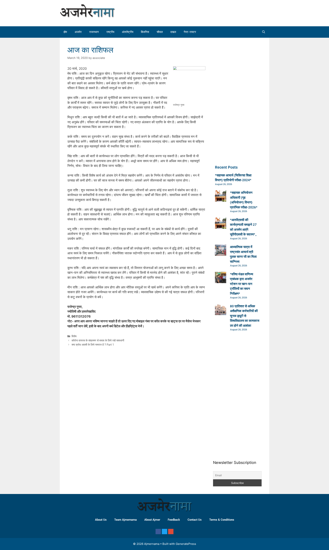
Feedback (174, 519)
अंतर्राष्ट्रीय (127, 32)
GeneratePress (186, 544)
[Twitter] (164, 531)
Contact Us (195, 519)
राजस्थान (94, 32)
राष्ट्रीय (110, 32)
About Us (101, 519)
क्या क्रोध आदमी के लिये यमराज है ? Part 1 (93, 344)
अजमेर (78, 32)
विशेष (74, 336)
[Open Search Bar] (263, 32)
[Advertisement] (233, 12)
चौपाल (160, 32)
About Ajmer (152, 519)
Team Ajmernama (125, 519)
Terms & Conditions (221, 519)
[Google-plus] (170, 531)
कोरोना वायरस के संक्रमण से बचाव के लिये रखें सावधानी (98, 340)
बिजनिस (145, 32)
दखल (173, 32)
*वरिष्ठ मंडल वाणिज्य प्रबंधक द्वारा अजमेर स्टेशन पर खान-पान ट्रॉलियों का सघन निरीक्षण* (241, 283)
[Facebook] (158, 531)
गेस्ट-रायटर (190, 32)
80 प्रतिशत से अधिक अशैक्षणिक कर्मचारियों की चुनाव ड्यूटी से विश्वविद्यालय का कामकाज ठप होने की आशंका (244, 315)
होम (65, 32)
